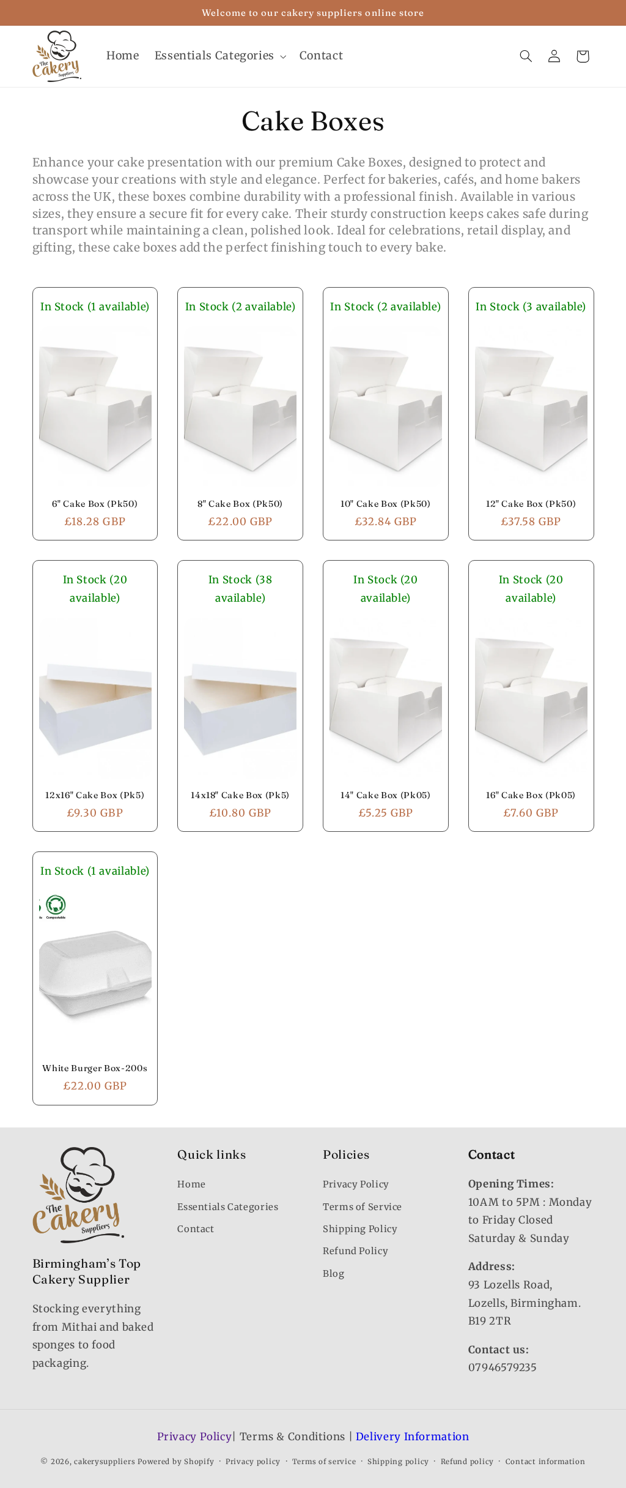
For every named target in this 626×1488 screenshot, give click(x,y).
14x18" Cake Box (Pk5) (240, 795)
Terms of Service (362, 1207)
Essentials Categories (227, 1207)
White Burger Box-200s (94, 1068)
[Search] (526, 56)
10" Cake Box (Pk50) (386, 503)
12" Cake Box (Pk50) (531, 503)
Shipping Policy (360, 1229)
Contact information (546, 1461)
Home (191, 1184)
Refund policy (468, 1461)
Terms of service (324, 1461)
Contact (195, 1229)
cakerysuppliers (104, 1461)
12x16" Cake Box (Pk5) (94, 795)
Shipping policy (398, 1461)
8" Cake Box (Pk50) (240, 503)
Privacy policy (253, 1461)
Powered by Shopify (176, 1461)
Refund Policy (355, 1251)
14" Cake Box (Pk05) (386, 795)
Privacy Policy (356, 1184)
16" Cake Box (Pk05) (531, 795)
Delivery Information (413, 1436)
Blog (334, 1273)
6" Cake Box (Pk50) (95, 503)
